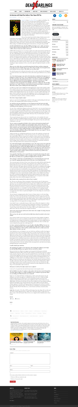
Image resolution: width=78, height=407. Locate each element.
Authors (22, 311)
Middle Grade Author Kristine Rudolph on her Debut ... (61, 73)
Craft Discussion (37, 311)
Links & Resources (43, 11)
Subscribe (56, 34)
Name (11, 365)
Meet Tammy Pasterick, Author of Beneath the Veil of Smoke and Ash (43, 342)
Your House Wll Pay (14, 318)
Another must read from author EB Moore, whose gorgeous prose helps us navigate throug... (59, 99)
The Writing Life (55, 41)
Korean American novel (24, 316)
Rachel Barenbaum (13, 17)
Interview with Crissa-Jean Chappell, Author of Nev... (61, 65)
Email (32, 365)
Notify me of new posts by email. (16, 379)
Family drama (17, 313)
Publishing (54, 51)
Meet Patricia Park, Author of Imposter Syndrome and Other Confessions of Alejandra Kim (16, 342)
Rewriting (39, 313)
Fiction (22, 313)
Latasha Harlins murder (34, 316)
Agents (54, 54)
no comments (28, 17)
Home (16, 11)
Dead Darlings (19, 406)
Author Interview (16, 311)
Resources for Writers (56, 49)
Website (11, 369)
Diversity (12, 313)
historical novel (15, 316)
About (20, 11)
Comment (12, 352)
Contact (55, 402)
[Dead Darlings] (39, 9)
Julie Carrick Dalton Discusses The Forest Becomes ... (62, 69)
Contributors (27, 11)
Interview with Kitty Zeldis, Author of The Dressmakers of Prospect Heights (29, 342)
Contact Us (61, 11)
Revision (34, 313)
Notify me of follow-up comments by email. (18, 377)
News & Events (53, 11)
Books (26, 311)
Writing (44, 313)
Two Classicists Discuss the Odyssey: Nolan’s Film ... (61, 60)
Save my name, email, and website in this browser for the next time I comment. (23, 375)
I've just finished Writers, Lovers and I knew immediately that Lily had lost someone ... (60, 88)
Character (30, 311)
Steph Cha (23, 20)
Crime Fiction (44, 311)
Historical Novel (28, 313)
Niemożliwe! (28, 406)
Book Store (35, 11)
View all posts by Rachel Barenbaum (17, 330)
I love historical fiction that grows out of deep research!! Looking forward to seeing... (60, 94)
